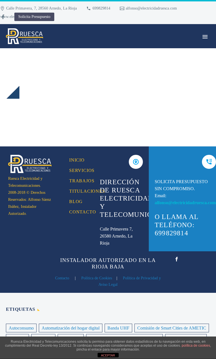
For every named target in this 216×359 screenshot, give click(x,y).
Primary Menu (205, 37)
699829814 (101, 8)
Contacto (62, 278)
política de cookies (196, 346)
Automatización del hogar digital (71, 328)
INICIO (77, 160)
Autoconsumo (21, 328)
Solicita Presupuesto (34, 17)
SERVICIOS (78, 170)
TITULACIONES (78, 191)
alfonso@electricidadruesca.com (151, 8)
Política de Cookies (96, 278)
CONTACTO (78, 212)
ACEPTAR (108, 355)
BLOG (76, 201)
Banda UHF (118, 328)
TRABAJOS (78, 180)
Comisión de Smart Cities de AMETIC (171, 328)
